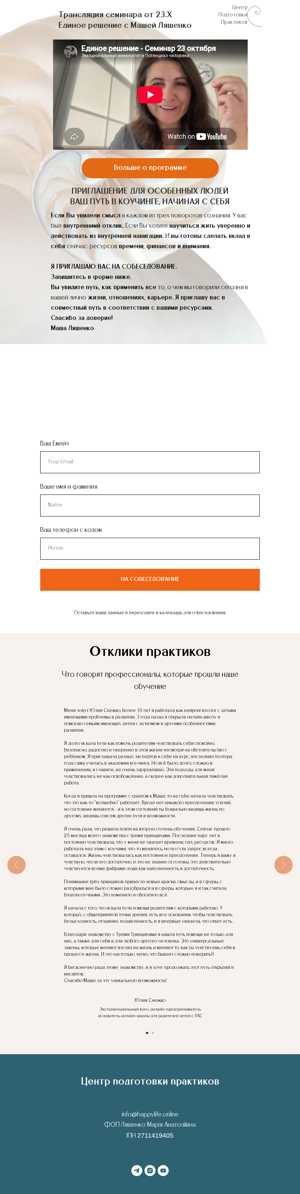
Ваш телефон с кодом (71, 530)
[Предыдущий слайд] (16, 865)
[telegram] (136, 1170)
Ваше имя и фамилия (68, 487)
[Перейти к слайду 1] (147, 1033)
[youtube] (163, 1170)
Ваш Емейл (54, 444)
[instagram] (150, 1170)
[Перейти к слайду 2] (153, 1033)
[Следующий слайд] (283, 865)
